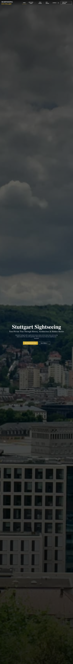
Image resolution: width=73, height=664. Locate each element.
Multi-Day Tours (31, 3)
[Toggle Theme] (58, 3)
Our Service (47, 3)
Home (24, 2)
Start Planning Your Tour (30, 343)
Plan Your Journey (64, 3)
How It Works (44, 343)
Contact (54, 2)
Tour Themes (40, 3)
